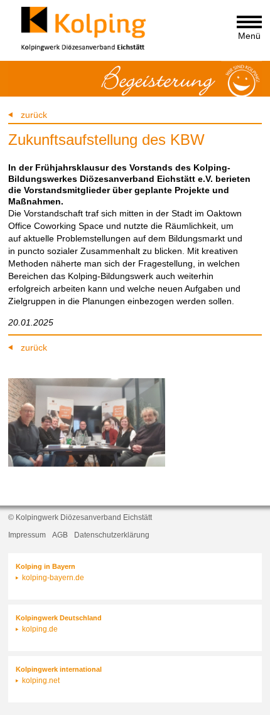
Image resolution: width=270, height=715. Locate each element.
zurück (34, 115)
